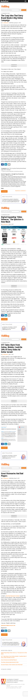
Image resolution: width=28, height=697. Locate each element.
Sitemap (21, 680)
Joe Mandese (5, 224)
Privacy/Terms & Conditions (12, 682)
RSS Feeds (16, 680)
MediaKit (16, 679)
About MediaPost (9, 679)
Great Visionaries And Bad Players (9, 660)
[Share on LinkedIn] (5, 164)
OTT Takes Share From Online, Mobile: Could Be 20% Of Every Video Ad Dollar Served (13, 657)
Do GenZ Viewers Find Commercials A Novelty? (12, 664)
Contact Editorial (9, 680)
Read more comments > (20, 190)
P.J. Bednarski (5, 22)
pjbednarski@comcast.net (8, 625)
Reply (2, 188)
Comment (4, 191)
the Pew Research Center (12, 596)
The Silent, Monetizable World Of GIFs (10, 662)
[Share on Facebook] (2, 164)
